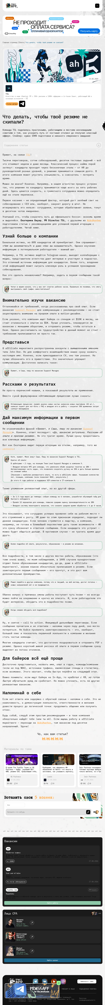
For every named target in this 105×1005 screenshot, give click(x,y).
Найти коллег (52, 960)
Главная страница (10, 42)
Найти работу (52, 903)
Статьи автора (12, 104)
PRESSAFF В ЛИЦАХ (68, 989)
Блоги (21, 42)
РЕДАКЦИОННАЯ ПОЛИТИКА (87, 989)
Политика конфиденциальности (87, 999)
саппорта (8, 448)
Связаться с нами (86, 981)
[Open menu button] (97, 6)
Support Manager (25, 309)
